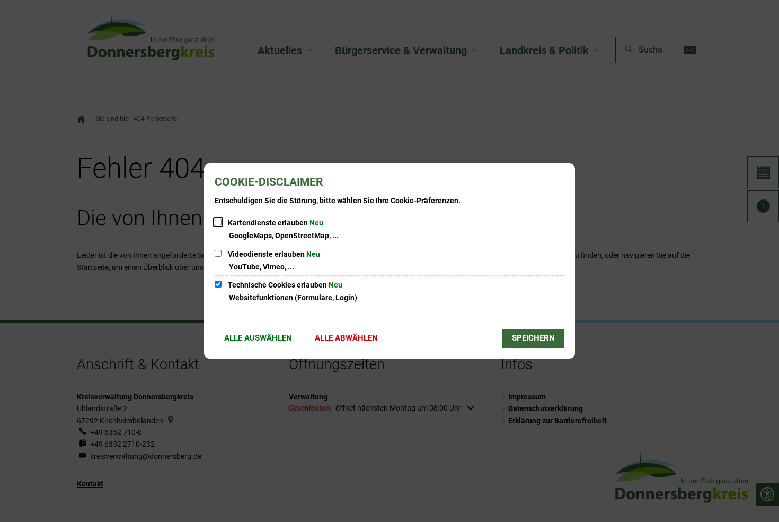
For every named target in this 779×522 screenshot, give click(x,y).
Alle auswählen (258, 338)
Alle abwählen (346, 338)
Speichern (533, 338)
